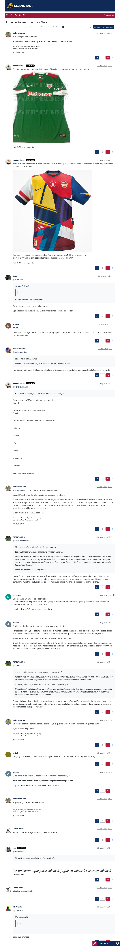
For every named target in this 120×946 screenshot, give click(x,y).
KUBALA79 (17, 324)
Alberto (16, 622)
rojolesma (17, 595)
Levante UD (11, 27)
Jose (14, 848)
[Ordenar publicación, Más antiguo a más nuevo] (90, 27)
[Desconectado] (9, 34)
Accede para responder (103, 27)
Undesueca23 (18, 829)
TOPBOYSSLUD (19, 537)
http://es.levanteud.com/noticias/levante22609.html (36, 785)
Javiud (15, 753)
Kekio (15, 276)
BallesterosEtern (19, 33)
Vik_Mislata (17, 907)
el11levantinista (19, 349)
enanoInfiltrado (19, 66)
